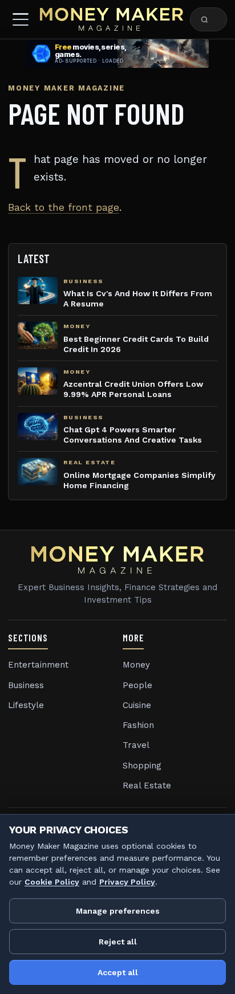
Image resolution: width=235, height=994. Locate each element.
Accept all (118, 972)
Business (26, 685)
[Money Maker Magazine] (111, 19)
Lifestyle (26, 705)
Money (136, 665)
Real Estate (147, 785)
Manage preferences (118, 910)
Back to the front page (63, 207)
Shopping (142, 765)
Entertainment (38, 665)
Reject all (118, 941)
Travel (136, 745)
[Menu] (20, 19)
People (137, 685)
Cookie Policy (52, 881)
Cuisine (137, 705)
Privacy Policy (127, 881)
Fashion (138, 725)
